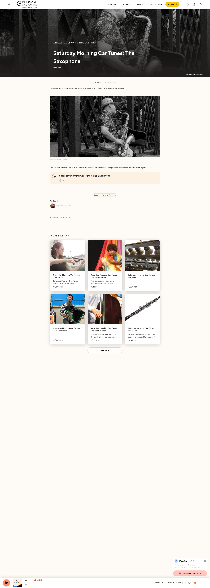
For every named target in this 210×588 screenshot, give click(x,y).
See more (105, 350)
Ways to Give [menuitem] (155, 4)
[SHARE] (26, 580)
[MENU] (8, 4)
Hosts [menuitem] (140, 4)
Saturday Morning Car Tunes (105, 82)
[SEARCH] (201, 4)
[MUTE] (189, 582)
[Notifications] (188, 4)
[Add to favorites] (26, 584)
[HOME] (27, 4)
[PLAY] (54, 176)
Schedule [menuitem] (111, 4)
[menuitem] (127, 4)
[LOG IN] (194, 4)
